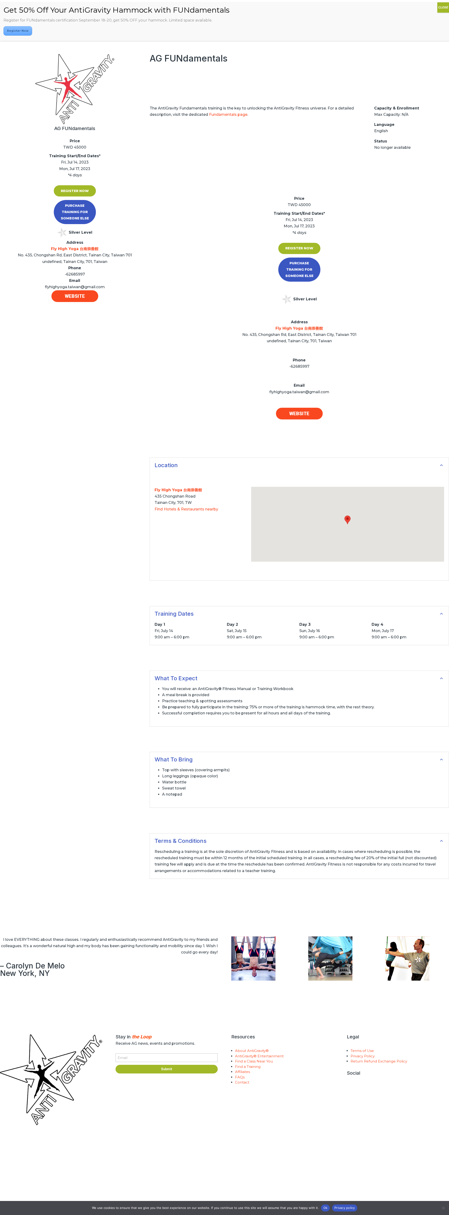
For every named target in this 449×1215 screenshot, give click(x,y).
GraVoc (123, 1182)
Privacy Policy (363, 1056)
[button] (347, 520)
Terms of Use (362, 1050)
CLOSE (443, 7)
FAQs (240, 1077)
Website (75, 296)
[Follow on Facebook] (369, 1088)
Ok (325, 1208)
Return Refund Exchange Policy (379, 1061)
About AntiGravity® (252, 1050)
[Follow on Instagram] (350, 1088)
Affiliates (242, 1071)
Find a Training (248, 1066)
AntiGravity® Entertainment (259, 1056)
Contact (242, 1082)
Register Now (75, 191)
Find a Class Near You (254, 1061)
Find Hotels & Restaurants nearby (186, 509)
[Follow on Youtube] (360, 1088)
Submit (166, 1069)
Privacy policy (344, 1208)
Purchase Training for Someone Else (75, 212)
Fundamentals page (228, 114)
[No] (443, 1208)
